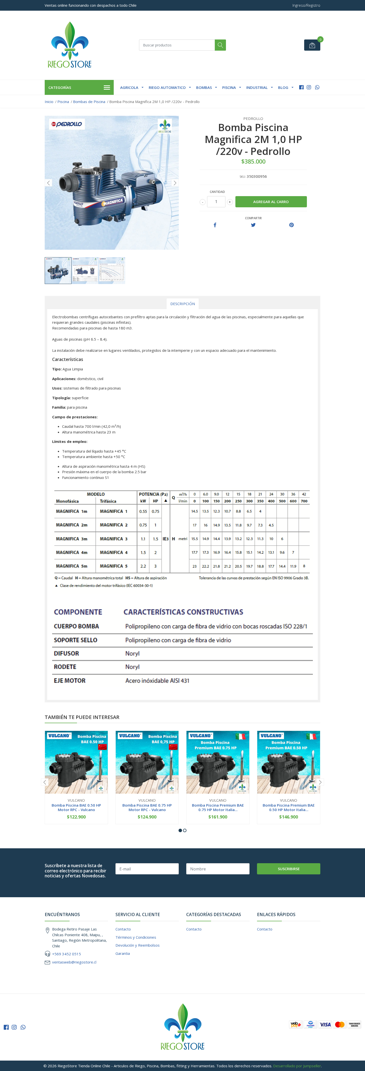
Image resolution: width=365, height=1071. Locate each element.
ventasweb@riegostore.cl (74, 962)
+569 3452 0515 (66, 953)
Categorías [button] (59, 87)
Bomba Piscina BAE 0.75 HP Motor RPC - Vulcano (147, 807)
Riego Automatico (167, 87)
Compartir (253, 218)
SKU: (243, 177)
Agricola (129, 87)
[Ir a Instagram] (309, 87)
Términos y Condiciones (135, 937)
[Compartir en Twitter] (253, 225)
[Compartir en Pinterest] (291, 225)
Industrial (257, 87)
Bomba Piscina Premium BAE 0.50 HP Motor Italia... (289, 807)
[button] (180, 830)
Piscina (229, 87)
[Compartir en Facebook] (215, 225)
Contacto (123, 929)
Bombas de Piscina (89, 101)
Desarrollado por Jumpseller (297, 1065)
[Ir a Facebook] (301, 87)
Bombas (204, 87)
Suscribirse (289, 868)
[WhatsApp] (317, 87)
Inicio (49, 101)
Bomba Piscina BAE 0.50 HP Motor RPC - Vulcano (76, 807)
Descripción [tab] (182, 303)
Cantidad (217, 192)
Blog (283, 87)
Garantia (122, 953)
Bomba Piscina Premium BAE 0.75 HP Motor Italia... (218, 807)
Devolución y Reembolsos (137, 945)
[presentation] (48, 182)
